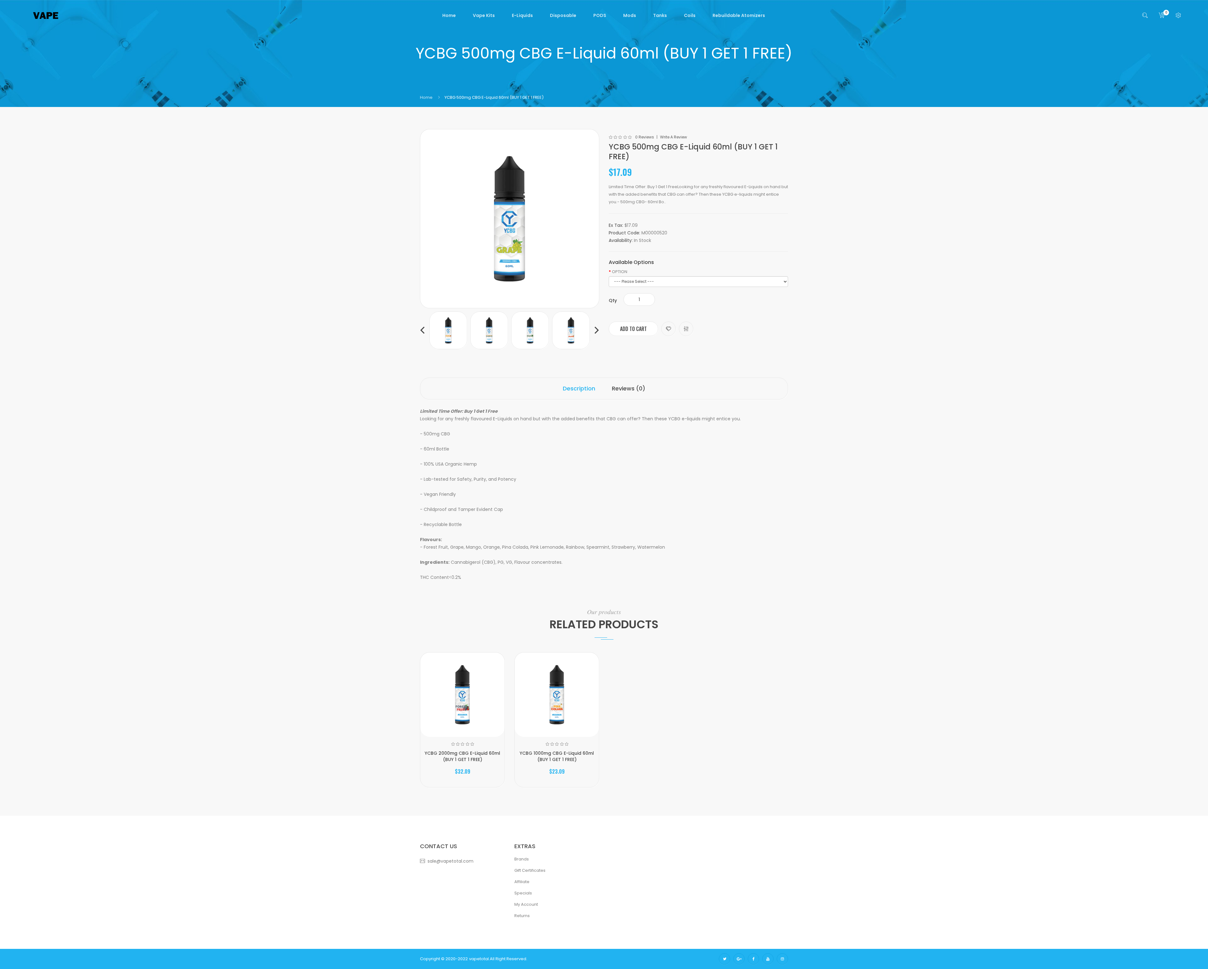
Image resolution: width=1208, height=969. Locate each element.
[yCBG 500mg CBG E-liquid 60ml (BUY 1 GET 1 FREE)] (448, 330)
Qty (613, 300)
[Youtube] (768, 959)
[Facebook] (753, 959)
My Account (526, 904)
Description (579, 388)
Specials (523, 893)
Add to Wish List (668, 329)
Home (426, 97)
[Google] (739, 959)
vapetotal (479, 959)
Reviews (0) (628, 388)
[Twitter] (724, 959)
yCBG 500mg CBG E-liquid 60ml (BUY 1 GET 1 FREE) (494, 97)
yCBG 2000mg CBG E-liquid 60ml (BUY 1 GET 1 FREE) (462, 756)
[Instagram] (782, 959)
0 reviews (644, 137)
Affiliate (521, 882)
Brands (521, 859)
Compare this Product (686, 329)
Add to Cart (633, 329)
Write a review (673, 137)
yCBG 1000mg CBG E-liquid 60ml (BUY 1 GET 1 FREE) (557, 756)
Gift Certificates (529, 870)
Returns (522, 916)
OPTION (619, 272)
